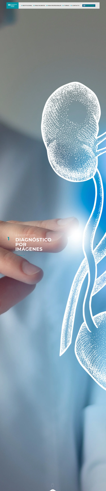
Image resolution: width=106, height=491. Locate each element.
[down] (52, 490)
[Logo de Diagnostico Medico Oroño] (12, 5)
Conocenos (19, 255)
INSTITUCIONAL (26, 5)
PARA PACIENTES (39, 5)
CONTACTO (74, 5)
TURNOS (65, 5)
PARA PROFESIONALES (53, 5)
